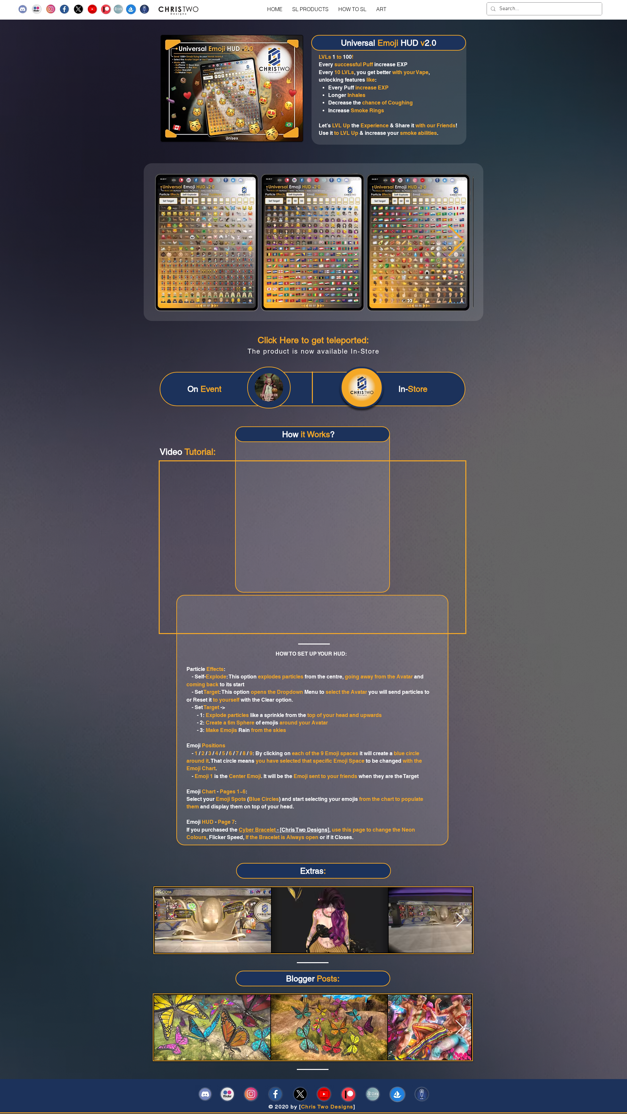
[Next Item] (459, 1027)
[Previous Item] (171, 242)
